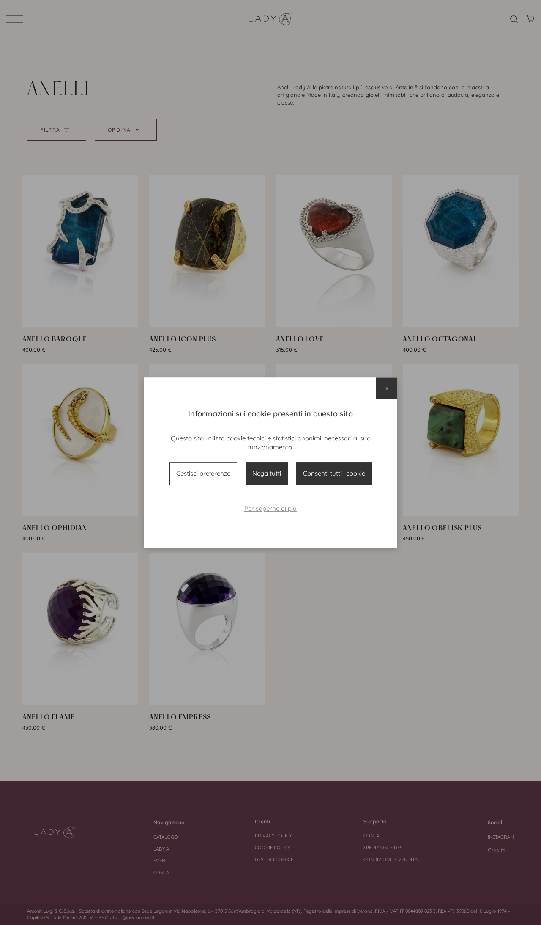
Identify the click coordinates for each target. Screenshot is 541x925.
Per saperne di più (270, 508)
